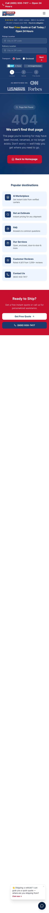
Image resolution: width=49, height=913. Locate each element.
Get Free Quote (23, 316)
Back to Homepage (26, 159)
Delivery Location (9, 46)
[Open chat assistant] (42, 906)
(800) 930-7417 (26, 325)
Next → (41, 58)
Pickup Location (8, 36)
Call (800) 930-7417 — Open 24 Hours (23, 5)
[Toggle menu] (44, 13)
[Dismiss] (44, 886)
